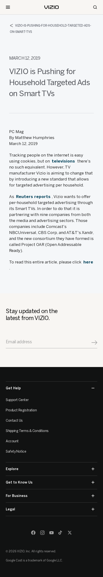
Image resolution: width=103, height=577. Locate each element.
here (88, 262)
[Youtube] (51, 532)
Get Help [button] (13, 388)
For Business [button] (17, 496)
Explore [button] (12, 469)
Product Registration (21, 410)
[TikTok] (60, 532)
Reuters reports (34, 196)
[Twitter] (70, 532)
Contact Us (14, 421)
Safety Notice (16, 451)
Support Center (17, 400)
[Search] (95, 7)
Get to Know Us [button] (19, 482)
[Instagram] (42, 532)
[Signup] (94, 342)
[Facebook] (33, 532)
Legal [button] (10, 509)
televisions (64, 161)
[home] (51, 7)
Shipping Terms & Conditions (27, 431)
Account (12, 441)
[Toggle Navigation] (8, 7)
